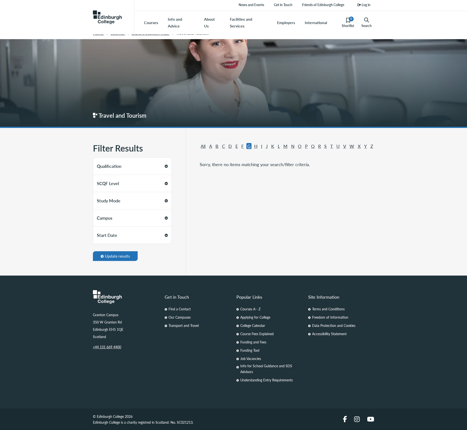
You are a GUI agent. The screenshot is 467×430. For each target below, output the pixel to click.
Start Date (107, 235)
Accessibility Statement (329, 333)
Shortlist (348, 22)
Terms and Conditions (328, 308)
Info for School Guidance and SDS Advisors (266, 368)
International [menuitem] (316, 22)
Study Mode (108, 200)
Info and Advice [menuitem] (175, 22)
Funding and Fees (253, 342)
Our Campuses (180, 317)
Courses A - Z (250, 308)
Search (366, 25)
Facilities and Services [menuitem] (241, 22)
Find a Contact (180, 308)
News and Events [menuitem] (251, 4)
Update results (117, 256)
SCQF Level (108, 183)
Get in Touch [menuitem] (283, 4)
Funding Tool (249, 350)
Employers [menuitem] (286, 22)
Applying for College (255, 317)
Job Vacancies (250, 358)
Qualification (109, 166)
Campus (104, 218)
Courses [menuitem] (151, 22)
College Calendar (252, 325)
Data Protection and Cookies (333, 325)
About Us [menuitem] (209, 22)
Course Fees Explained (257, 333)
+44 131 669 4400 (107, 346)
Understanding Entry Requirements (266, 379)
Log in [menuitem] (365, 4)
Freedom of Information (330, 317)
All (203, 146)
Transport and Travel (184, 325)
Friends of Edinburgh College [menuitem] (323, 4)
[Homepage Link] (126, 297)
